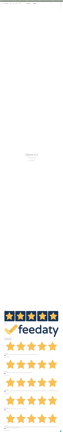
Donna (10, 3)
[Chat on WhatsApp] (61, 431)
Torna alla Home (31, 160)
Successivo (10, 339)
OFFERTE (19, 3)
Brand (16, 3)
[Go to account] (61, 5)
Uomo (13, 3)
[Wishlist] (60, 6)
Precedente (6, 339)
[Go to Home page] (1, 4)
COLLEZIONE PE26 (5, 3)
